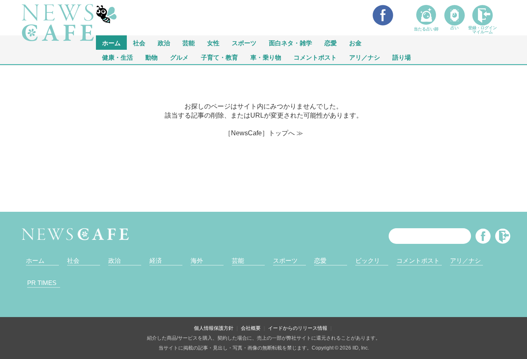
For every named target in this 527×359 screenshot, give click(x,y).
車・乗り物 (265, 57)
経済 (155, 260)
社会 (139, 42)
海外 (197, 260)
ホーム (35, 260)
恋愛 (330, 42)
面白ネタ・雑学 (290, 42)
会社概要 (251, 328)
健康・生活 (117, 57)
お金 (355, 42)
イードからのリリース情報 (297, 328)
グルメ (179, 57)
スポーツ (244, 42)
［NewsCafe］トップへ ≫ (263, 133)
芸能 (188, 42)
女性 (213, 42)
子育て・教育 (219, 57)
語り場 (401, 57)
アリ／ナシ (364, 57)
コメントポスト (315, 57)
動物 (151, 57)
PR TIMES (41, 282)
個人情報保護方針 (213, 328)
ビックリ (367, 260)
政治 (164, 42)
